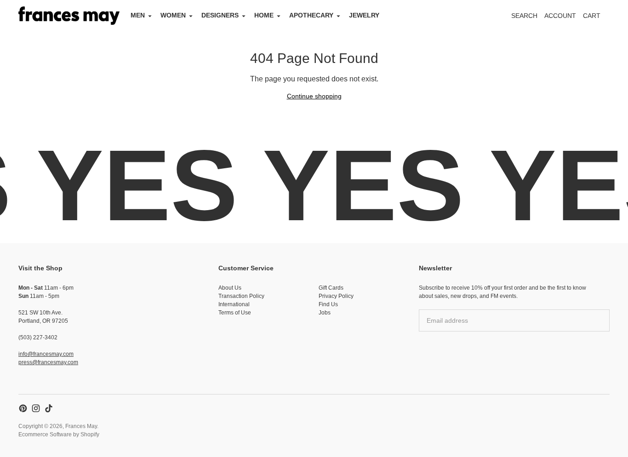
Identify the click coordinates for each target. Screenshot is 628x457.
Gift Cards (331, 288)
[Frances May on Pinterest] (23, 408)
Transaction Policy (241, 296)
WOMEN (173, 15)
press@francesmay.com (48, 362)
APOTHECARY (311, 15)
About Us (229, 288)
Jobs (325, 312)
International (234, 304)
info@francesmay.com (46, 354)
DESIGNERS (220, 15)
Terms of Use (234, 312)
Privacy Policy (336, 296)
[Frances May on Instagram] (35, 408)
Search (524, 15)
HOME (264, 15)
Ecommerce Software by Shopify (58, 434)
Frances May (81, 426)
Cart (597, 18)
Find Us (328, 304)
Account (560, 15)
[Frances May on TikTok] (48, 408)
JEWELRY (364, 15)
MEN (138, 15)
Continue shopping (314, 96)
